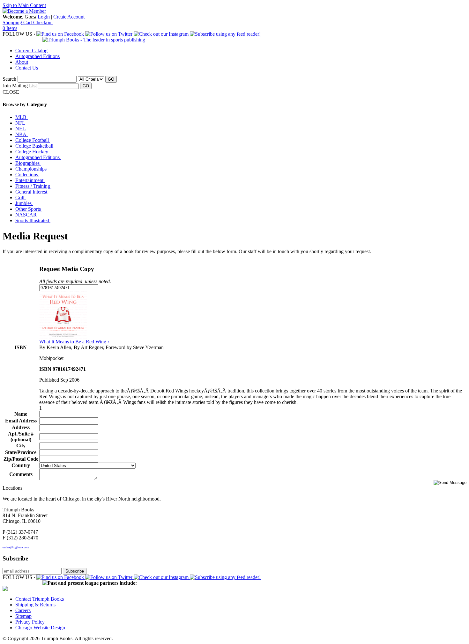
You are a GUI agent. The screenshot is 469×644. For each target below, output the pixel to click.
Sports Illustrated (32, 220)
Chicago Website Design (40, 627)
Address (21, 427)
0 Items (10, 28)
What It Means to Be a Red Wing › (74, 341)
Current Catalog (31, 50)
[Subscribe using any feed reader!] (225, 34)
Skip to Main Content (24, 5)
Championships (31, 169)
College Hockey (32, 151)
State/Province (20, 452)
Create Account (69, 16)
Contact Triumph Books (39, 599)
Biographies (28, 163)
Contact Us (26, 67)
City (21, 445)
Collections (27, 174)
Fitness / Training (33, 186)
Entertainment (30, 180)
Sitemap (23, 616)
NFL (20, 123)
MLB (21, 117)
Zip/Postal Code (21, 459)
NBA (21, 134)
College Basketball (35, 146)
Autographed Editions (37, 56)
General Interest (31, 191)
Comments (21, 474)
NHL (21, 128)
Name (20, 414)
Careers (23, 610)
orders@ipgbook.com (16, 547)
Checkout (43, 22)
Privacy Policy (30, 622)
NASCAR (26, 214)
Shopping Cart (18, 22)
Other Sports (28, 209)
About (21, 62)
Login (44, 16)
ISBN (21, 347)
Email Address (21, 420)
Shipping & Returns (35, 604)
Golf (20, 197)
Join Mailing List (20, 85)
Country (20, 465)
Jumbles (24, 203)
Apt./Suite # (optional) (21, 436)
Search (9, 79)
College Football (32, 140)
